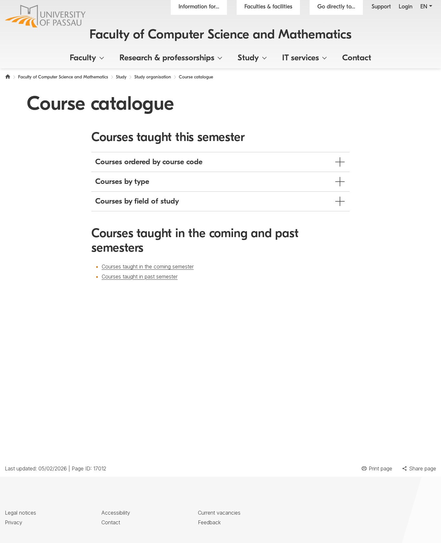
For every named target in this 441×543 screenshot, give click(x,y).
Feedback (209, 522)
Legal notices (20, 512)
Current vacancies (219, 512)
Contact (356, 58)
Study (248, 58)
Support (381, 7)
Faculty (83, 58)
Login (406, 7)
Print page (380, 468)
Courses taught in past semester (140, 276)
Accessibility (115, 512)
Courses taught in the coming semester (148, 266)
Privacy (13, 522)
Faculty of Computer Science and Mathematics (220, 35)
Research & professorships (166, 58)
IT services (300, 58)
